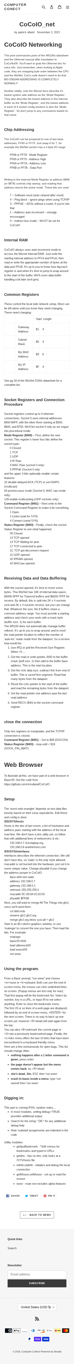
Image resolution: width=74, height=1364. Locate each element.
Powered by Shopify (51, 1351)
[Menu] (68, 7)
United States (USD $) (36, 1307)
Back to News (40, 1215)
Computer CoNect (15, 7)
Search (12, 1248)
